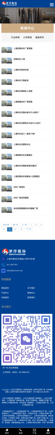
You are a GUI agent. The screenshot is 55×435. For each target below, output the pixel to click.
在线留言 (5, 297)
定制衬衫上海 (19, 59)
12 (15, 229)
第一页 (15, 225)
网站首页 (5, 288)
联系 (48, 433)
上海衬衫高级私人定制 (23, 91)
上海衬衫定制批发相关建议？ (26, 165)
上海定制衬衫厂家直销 (23, 48)
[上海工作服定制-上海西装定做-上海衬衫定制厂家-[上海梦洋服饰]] (9, 4)
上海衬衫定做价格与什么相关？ (27, 112)
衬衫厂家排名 (19, 187)
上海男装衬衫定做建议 (23, 155)
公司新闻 (27, 37)
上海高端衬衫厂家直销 (23, 101)
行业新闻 (15, 37)
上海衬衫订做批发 (21, 80)
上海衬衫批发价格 (21, 69)
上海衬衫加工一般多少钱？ (25, 133)
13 (21, 229)
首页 (7, 433)
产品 (34, 433)
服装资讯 (39, 37)
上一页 (24, 225)
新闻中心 (27, 28)
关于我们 (31, 288)
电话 (21, 433)
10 (4, 229)
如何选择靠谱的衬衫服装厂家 (26, 208)
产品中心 (5, 293)
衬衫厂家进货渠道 (21, 197)
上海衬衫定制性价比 (22, 144)
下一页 (28, 229)
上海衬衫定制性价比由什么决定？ (28, 123)
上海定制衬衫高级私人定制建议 (27, 176)
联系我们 (31, 297)
